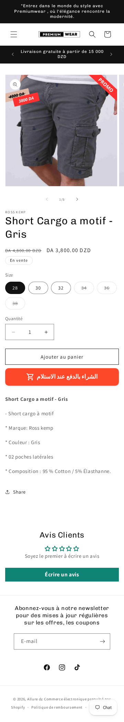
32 (61, 288)
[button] (13, 34)
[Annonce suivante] (111, 54)
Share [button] (19, 492)
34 (87, 289)
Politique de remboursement (57, 707)
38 (18, 304)
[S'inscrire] (102, 641)
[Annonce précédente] (12, 54)
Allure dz (35, 699)
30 (38, 288)
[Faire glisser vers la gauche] (46, 199)
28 (15, 288)
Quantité (13, 318)
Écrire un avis (62, 574)
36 (110, 289)
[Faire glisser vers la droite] (77, 199)
